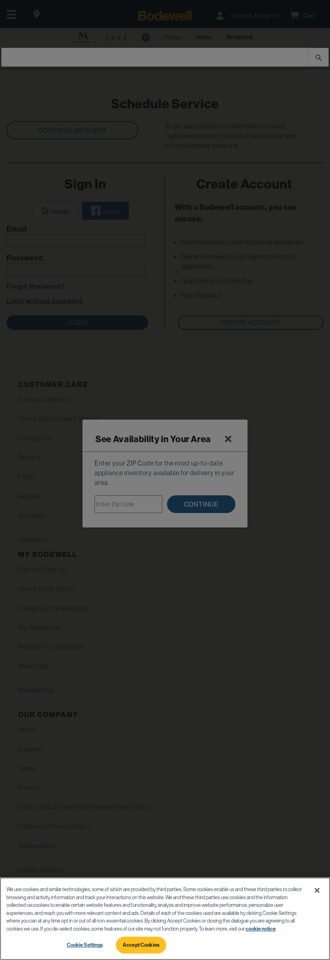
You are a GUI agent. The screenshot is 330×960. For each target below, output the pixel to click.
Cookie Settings (85, 944)
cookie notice (260, 928)
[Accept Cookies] (317, 890)
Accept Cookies (141, 944)
